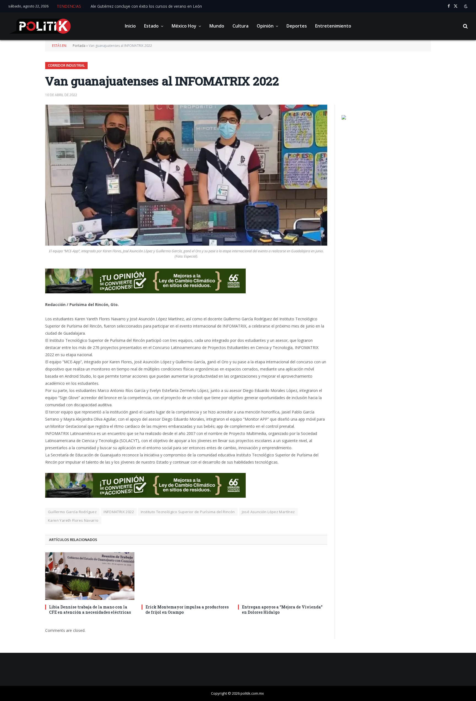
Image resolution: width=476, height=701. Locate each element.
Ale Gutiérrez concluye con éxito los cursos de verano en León (146, 6)
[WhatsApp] (25, 343)
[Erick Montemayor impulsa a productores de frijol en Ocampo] (186, 576)
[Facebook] (25, 287)
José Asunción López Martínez (268, 511)
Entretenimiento (333, 26)
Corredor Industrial (66, 65)
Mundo (216, 26)
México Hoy (184, 26)
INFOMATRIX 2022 (119, 511)
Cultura (240, 26)
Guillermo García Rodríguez (72, 511)
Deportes (296, 26)
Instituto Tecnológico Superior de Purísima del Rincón (188, 511)
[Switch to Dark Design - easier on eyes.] (465, 6)
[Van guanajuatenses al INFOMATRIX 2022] (186, 175)
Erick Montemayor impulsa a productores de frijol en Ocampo (187, 609)
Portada (79, 45)
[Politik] (40, 26)
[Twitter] (25, 301)
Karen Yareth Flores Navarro (73, 520)
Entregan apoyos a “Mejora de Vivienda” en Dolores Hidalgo (282, 609)
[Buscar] (465, 26)
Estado (151, 26)
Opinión (265, 26)
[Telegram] (25, 329)
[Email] (25, 315)
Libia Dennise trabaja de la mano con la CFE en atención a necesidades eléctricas (90, 609)
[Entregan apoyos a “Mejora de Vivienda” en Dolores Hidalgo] (282, 576)
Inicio (130, 26)
